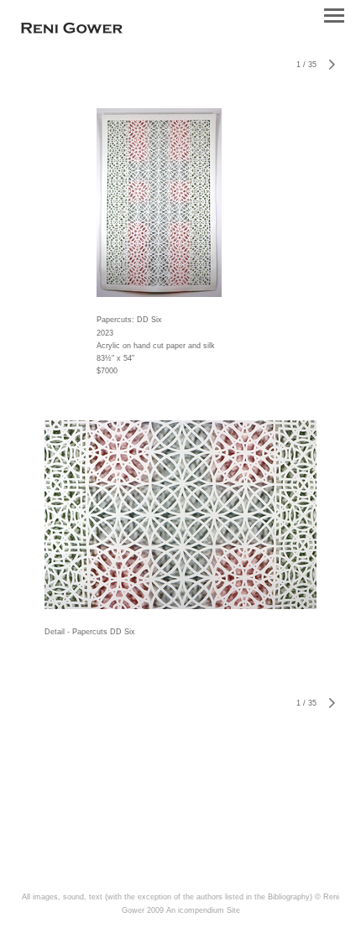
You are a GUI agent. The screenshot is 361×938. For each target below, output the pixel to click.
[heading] (72, 30)
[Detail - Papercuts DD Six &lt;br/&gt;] (180, 514)
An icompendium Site (203, 910)
